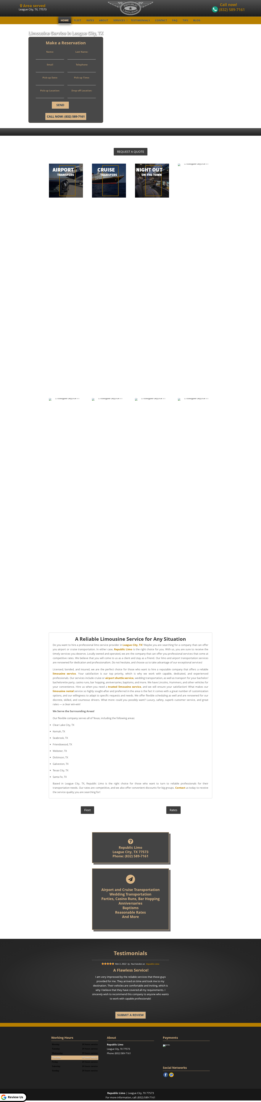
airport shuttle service (119, 678)
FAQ (174, 20)
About (103, 20)
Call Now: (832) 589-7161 (66, 116)
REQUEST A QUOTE (130, 152)
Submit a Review (130, 1015)
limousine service (64, 673)
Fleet (77, 20)
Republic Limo (123, 649)
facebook (165, 1074)
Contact (161, 20)
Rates (90, 20)
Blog (196, 20)
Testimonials (140, 20)
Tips (185, 20)
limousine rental (63, 691)
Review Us (15, 1097)
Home (65, 20)
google (171, 1074)
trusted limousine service (124, 686)
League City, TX (132, 645)
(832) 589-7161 (231, 9)
